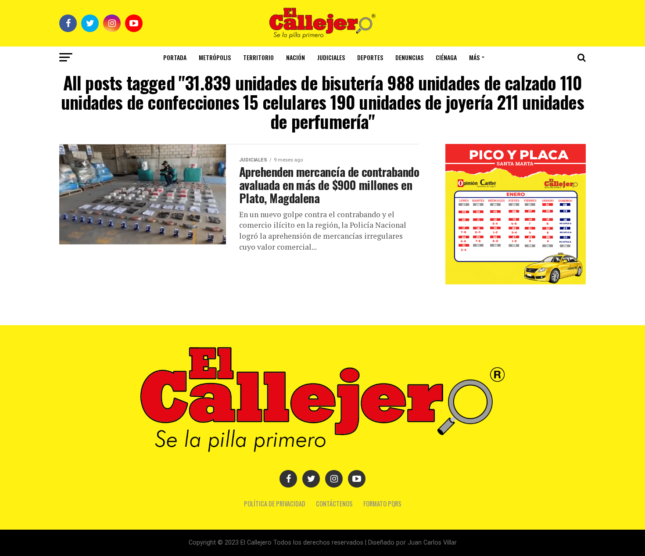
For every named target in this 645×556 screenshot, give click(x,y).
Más (474, 57)
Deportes (370, 57)
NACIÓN (295, 57)
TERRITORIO (258, 57)
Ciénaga (446, 57)
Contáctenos (334, 503)
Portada (174, 57)
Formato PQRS (382, 503)
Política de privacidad (274, 503)
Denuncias (409, 57)
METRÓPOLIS (215, 57)
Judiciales (331, 57)
